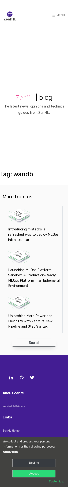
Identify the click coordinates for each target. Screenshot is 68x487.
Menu (60, 15)
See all (34, 343)
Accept (34, 473)
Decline (34, 462)
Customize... (57, 481)
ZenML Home (11, 430)
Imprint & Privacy (14, 406)
